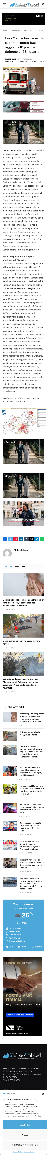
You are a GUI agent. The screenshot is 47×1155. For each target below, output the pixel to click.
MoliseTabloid (10, 59)
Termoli (41, 61)
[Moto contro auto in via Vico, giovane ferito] (23, 626)
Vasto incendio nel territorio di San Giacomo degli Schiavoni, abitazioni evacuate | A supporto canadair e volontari (31, 751)
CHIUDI (42, 1130)
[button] (43, 1093)
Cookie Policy (18, 1152)
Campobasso (10, 61)
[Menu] (4, 4)
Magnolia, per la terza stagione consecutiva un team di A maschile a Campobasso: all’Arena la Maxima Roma (30, 883)
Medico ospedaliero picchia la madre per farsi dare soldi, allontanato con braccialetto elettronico (23, 603)
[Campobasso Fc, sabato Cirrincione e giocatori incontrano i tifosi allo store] (10, 826)
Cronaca (20, 61)
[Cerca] (43, 4)
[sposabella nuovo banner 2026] (23, 143)
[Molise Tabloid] (25, 4)
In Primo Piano (31, 61)
